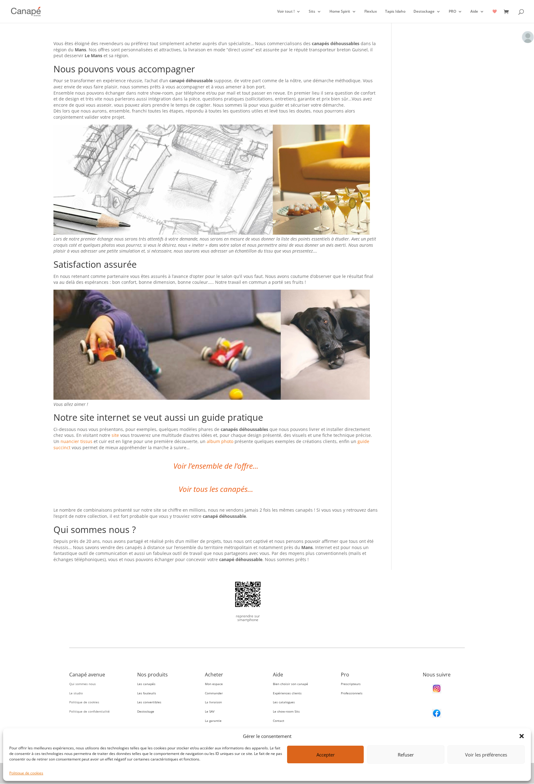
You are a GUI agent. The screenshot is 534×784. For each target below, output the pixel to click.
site (115, 435)
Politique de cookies (26, 773)
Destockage (423, 11)
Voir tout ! (286, 11)
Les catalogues (284, 702)
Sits (312, 11)
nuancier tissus (76, 441)
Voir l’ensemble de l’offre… (215, 466)
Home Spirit (339, 11)
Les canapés (146, 684)
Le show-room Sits (286, 711)
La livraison (213, 702)
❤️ (494, 11)
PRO (452, 11)
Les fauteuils (146, 693)
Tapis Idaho (395, 11)
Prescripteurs (351, 684)
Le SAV (209, 711)
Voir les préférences (486, 755)
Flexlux (370, 11)
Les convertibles (149, 702)
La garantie (213, 720)
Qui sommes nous (82, 684)
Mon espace (214, 684)
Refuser (406, 755)
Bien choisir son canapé (290, 684)
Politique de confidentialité (89, 711)
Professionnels (351, 693)
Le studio (76, 693)
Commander (214, 693)
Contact (278, 720)
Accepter (325, 755)
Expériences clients (287, 693)
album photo (220, 441)
